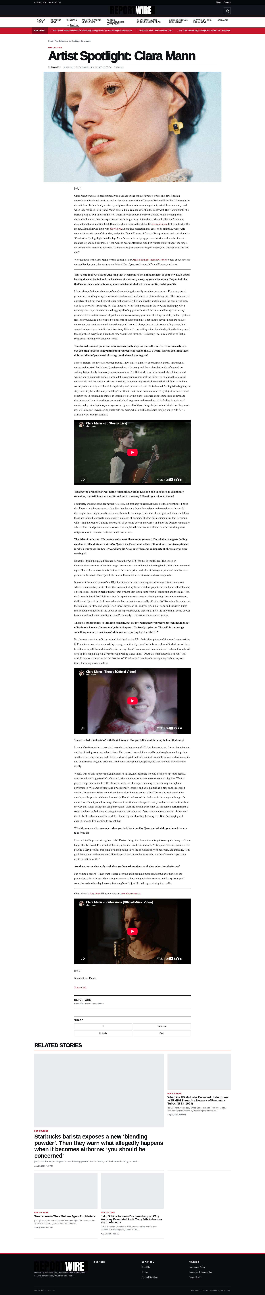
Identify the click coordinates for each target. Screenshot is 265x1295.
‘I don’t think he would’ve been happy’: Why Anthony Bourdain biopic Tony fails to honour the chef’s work (131, 1219)
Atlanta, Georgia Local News (91, 21)
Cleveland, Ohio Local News (202, 21)
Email (161, 1033)
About (218, 2)
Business (72, 20)
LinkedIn (103, 1033)
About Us (146, 1267)
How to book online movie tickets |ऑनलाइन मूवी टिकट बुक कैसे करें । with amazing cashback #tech (92, 31)
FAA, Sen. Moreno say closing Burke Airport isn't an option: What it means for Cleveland (217, 31)
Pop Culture (60, 41)
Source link (80, 987)
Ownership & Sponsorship (200, 1272)
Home (50, 41)
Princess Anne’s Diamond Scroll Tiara (155, 31)
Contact (227, 2)
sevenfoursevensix (131, 893)
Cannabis (222, 20)
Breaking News (56, 21)
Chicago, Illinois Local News (178, 21)
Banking (74, 25)
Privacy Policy (195, 1277)
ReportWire (56, 67)
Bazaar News (41, 21)
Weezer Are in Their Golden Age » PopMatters (64, 1216)
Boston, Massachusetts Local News (116, 22)
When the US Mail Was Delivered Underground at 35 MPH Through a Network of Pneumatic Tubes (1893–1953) (198, 1100)
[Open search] (227, 11)
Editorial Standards (150, 1277)
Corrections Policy (197, 1267)
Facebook (162, 1026)
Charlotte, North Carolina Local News (149, 21)
